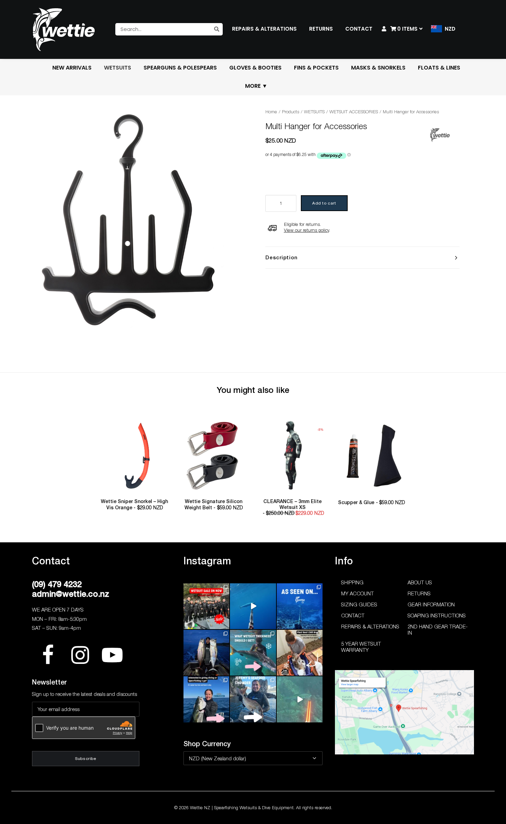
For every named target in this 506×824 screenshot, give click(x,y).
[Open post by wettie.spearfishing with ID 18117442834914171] (206, 699)
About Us (420, 582)
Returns (419, 593)
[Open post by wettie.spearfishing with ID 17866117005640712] (206, 653)
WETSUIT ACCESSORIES (353, 111)
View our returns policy (306, 230)
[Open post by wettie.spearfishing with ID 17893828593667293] (253, 606)
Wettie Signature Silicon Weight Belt (214, 504)
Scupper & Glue (371, 502)
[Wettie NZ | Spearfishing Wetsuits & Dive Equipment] (63, 29)
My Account (357, 593)
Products (290, 111)
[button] (134, 455)
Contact (353, 615)
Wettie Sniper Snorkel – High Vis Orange (134, 504)
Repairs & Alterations (370, 626)
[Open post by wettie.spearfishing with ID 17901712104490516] (300, 653)
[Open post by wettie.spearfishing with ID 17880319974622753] (206, 606)
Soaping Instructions (437, 615)
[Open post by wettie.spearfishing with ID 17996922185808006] (300, 606)
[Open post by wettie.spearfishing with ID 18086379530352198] (253, 699)
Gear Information (431, 604)
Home (271, 111)
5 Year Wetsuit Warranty (361, 646)
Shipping (352, 582)
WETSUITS (314, 111)
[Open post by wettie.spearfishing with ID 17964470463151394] (253, 653)
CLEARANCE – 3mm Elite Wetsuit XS (293, 507)
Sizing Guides (359, 604)
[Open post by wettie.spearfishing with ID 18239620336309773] (300, 699)
